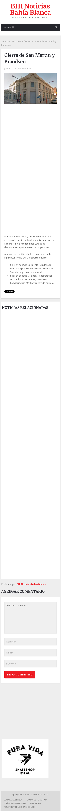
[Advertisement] (30, 138)
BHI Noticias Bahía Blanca (30, 9)
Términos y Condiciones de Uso (19, 807)
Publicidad (35, 803)
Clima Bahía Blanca (13, 799)
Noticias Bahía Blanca (22, 41)
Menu (7, 27)
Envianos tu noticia (37, 799)
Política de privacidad (15, 803)
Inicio (7, 41)
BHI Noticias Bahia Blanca (31, 584)
